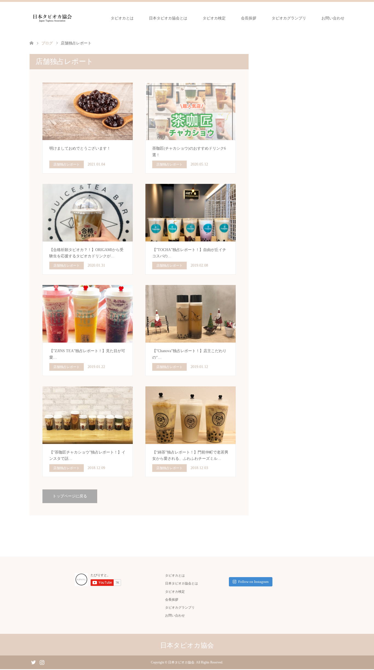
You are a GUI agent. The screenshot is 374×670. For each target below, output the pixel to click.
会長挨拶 (248, 18)
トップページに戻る (70, 496)
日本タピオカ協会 (187, 645)
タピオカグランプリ (289, 18)
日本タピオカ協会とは (168, 18)
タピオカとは (122, 18)
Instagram (42, 661)
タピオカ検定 (214, 18)
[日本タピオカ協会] (52, 18)
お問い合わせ (332, 18)
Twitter (33, 661)
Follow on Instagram (253, 582)
